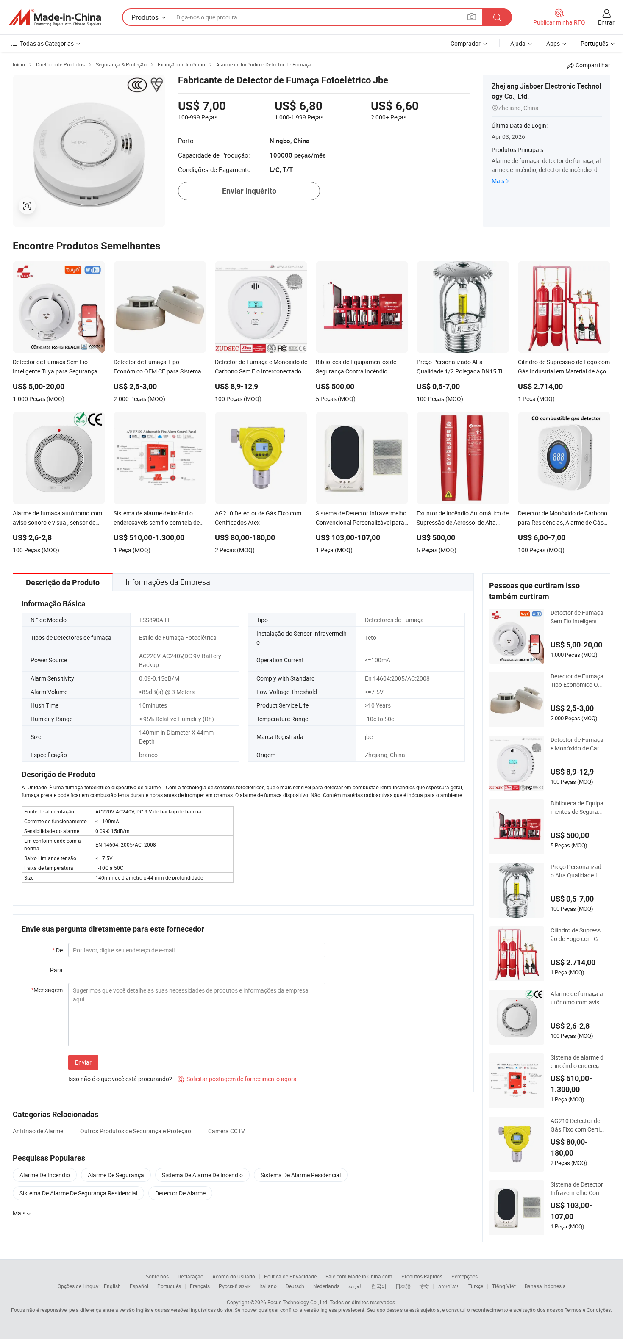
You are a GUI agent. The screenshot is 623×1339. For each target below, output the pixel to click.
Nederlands (326, 1286)
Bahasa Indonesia (545, 1286)
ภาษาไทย (448, 1286)
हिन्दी (424, 1286)
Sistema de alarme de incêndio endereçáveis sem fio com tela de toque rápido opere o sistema (577, 1061)
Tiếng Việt (504, 1286)
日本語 (403, 1286)
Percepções (464, 1276)
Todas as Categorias (47, 43)
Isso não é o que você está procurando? (120, 1079)
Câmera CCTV (226, 1131)
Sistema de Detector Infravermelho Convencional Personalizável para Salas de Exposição (577, 1188)
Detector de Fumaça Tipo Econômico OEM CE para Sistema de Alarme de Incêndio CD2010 (577, 680)
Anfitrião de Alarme (38, 1131)
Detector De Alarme (180, 1193)
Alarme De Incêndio (44, 1175)
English (112, 1286)
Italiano (268, 1286)
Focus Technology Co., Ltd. (297, 1302)
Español (139, 1286)
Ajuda (518, 43)
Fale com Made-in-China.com (358, 1276)
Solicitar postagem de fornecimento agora (237, 1079)
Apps (553, 43)
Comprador (466, 43)
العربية (355, 1286)
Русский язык (234, 1286)
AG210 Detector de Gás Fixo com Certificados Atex (577, 1125)
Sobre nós (157, 1276)
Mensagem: (47, 990)
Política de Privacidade (290, 1276)
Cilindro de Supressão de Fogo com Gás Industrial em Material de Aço (576, 934)
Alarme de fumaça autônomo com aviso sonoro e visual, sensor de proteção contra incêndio (577, 998)
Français (200, 1286)
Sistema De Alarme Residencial (301, 1175)
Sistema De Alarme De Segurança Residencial (78, 1193)
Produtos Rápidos (421, 1276)
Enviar (83, 1062)
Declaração (190, 1276)
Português (169, 1286)
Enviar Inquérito (249, 190)
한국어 (379, 1286)
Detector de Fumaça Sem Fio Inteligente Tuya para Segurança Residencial (577, 617)
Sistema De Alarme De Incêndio (202, 1175)
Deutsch (295, 1286)
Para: (57, 970)
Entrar (606, 22)
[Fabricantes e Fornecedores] (54, 17)
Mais (498, 181)
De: (58, 950)
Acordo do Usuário (233, 1276)
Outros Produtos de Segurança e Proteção (135, 1131)
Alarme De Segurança (116, 1175)
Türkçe (475, 1286)
